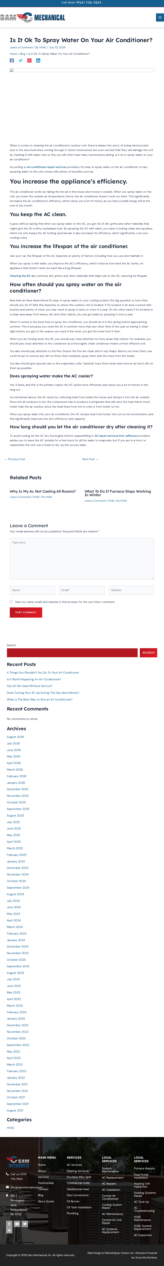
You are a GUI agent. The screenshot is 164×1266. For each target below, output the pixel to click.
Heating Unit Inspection (142, 1185)
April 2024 (14, 920)
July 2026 (13, 743)
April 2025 (14, 842)
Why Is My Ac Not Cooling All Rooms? (43, 491)
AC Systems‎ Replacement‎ (110, 1230)
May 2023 (13, 992)
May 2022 (13, 1052)
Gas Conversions (78, 1195)
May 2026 (13, 756)
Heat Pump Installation (141, 1176)
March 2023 (15, 1006)
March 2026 (15, 770)
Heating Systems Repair (145, 1194)
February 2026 (16, 776)
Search (11, 645)
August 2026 (15, 737)
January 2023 (16, 1019)
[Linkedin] (38, 61)
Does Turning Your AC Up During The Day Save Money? (43, 693)
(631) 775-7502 (89, 2)
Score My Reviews (146, 1257)
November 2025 (18, 796)
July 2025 (13, 822)
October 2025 (16, 802)
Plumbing (73, 1213)
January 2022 (16, 1078)
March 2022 (15, 1065)
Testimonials (46, 1183)
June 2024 (14, 907)
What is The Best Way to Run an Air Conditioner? (40, 699)
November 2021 (17, 1091)
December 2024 (17, 868)
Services (43, 1177)
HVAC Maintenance (142, 1218)
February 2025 (16, 855)
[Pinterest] (29, 61)
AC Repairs (109, 1184)
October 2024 (16, 881)
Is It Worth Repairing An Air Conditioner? (34, 679)
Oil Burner (73, 1201)
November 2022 (17, 1032)
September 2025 (18, 809)
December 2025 (17, 789)
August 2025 (15, 816)
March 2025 (15, 848)
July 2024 (13, 901)
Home (42, 1165)
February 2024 (16, 934)
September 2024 (18, 888)
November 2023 (18, 953)
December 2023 (17, 947)
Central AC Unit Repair (112, 1221)
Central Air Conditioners (110, 1197)
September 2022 (18, 1045)
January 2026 (16, 783)
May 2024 (13, 914)
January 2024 (16, 940)
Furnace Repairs (144, 1168)
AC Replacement (112, 1177)
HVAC (36, 497)
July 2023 (13, 979)
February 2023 (16, 1012)
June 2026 (14, 750)
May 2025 (13, 835)
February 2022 (16, 1071)
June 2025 (14, 828)
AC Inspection (143, 1235)
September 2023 (18, 966)
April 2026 (14, 763)
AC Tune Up (141, 1201)
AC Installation (111, 1190)
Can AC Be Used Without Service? (29, 686)
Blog (40, 1195)
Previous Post (14, 459)
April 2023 (14, 999)
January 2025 (16, 861)
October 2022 (16, 1038)
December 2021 (17, 1084)
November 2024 (18, 874)
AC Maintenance (112, 1214)
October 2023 (16, 960)
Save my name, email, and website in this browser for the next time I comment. (65, 602)
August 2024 (15, 894)
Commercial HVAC (78, 1183)
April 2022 (14, 1058)
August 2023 (15, 973)
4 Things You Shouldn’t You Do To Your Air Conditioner (43, 673)
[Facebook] (12, 61)
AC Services (74, 1165)
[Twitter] (21, 61)
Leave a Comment (21, 47)
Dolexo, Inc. (127, 1253)
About (42, 1171)
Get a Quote (46, 1201)
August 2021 (15, 1110)
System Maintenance (110, 1170)
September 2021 (18, 1104)
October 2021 (16, 1097)
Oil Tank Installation (79, 1207)
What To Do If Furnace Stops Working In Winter (118, 493)
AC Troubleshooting (144, 1209)
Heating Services (77, 1171)
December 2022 (17, 1025)
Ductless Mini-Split (79, 1177)
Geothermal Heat (78, 1189)
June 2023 (14, 986)
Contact (43, 1189)
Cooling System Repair (112, 1206)
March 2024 (15, 927)
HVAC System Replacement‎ (143, 1227)
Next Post (90, 459)
